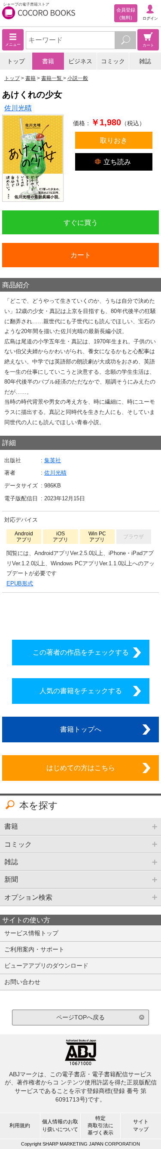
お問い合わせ (22, 981)
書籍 (48, 61)
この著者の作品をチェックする (81, 652)
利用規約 (19, 1125)
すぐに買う (81, 222)
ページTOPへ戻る (80, 1017)
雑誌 (145, 61)
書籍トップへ (80, 729)
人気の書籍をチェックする (80, 690)
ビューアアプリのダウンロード (46, 965)
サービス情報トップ (31, 933)
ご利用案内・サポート (34, 949)
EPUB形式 (19, 583)
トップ (16, 61)
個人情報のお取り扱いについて (60, 1125)
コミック (113, 61)
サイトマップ (141, 1125)
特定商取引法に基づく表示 (100, 1125)
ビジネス (80, 61)
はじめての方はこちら (80, 767)
